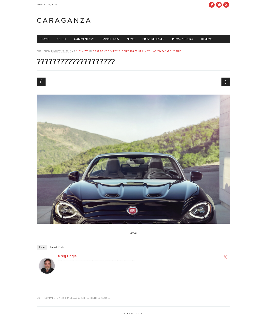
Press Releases (153, 39)
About (61, 39)
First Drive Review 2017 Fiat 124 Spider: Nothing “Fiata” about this (137, 51)
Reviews (206, 39)
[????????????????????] (133, 227)
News (130, 39)
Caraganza (64, 20)
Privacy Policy (182, 39)
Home (45, 39)
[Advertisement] (180, 20)
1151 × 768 (82, 51)
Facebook (212, 5)
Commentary (84, 39)
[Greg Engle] (47, 277)
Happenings (110, 39)
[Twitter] (225, 257)
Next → (225, 82)
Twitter (219, 5)
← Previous (41, 82)
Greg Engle (67, 256)
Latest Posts (57, 247)
